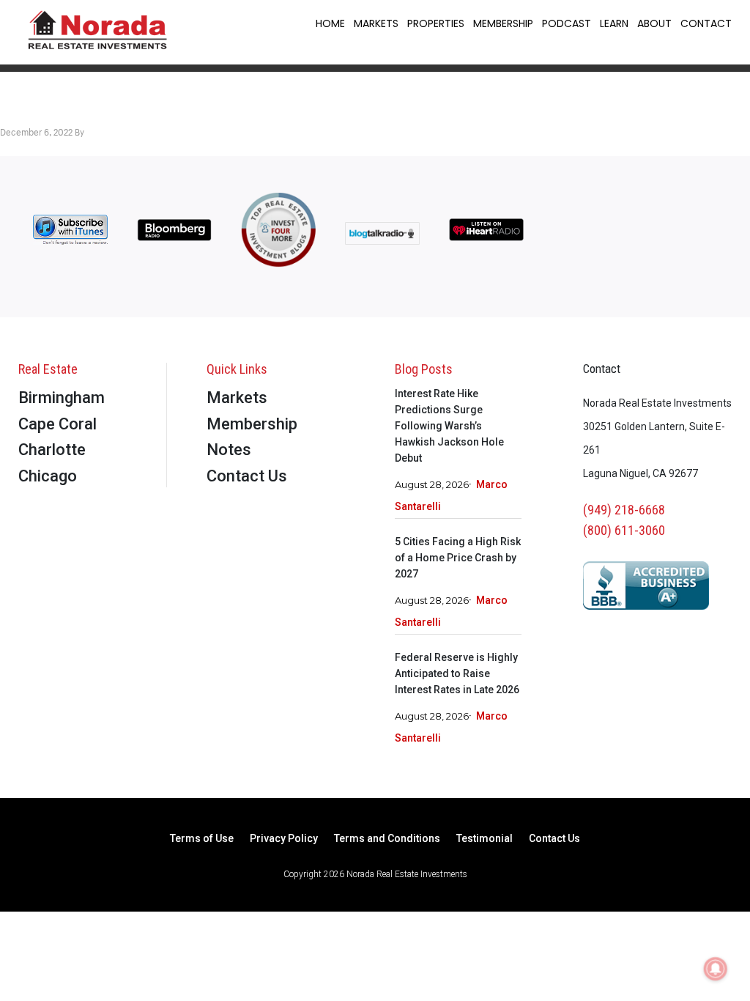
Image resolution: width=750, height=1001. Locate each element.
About (654, 23)
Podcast (566, 23)
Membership (503, 23)
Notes (229, 449)
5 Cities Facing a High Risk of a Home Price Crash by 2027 (458, 558)
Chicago (47, 476)
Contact (706, 23)
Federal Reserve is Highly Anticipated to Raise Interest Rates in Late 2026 (457, 673)
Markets (376, 23)
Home (330, 23)
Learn (614, 23)
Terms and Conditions (387, 838)
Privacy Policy (284, 838)
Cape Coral (57, 424)
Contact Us (247, 476)
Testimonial (484, 838)
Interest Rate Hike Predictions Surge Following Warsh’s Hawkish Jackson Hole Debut (449, 426)
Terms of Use (202, 838)
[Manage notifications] (715, 968)
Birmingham (61, 397)
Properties (435, 23)
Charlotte (52, 449)
